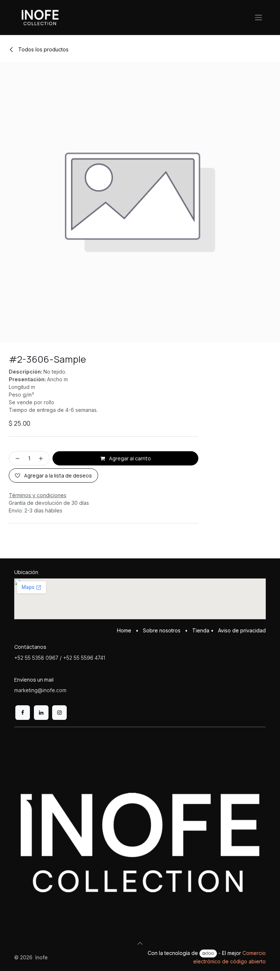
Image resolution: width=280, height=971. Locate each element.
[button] (140, 943)
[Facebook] (22, 712)
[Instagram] (59, 712)
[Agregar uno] (42, 458)
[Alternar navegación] (258, 17)
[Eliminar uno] (16, 458)
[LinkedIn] (41, 712)
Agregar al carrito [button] (129, 458)
